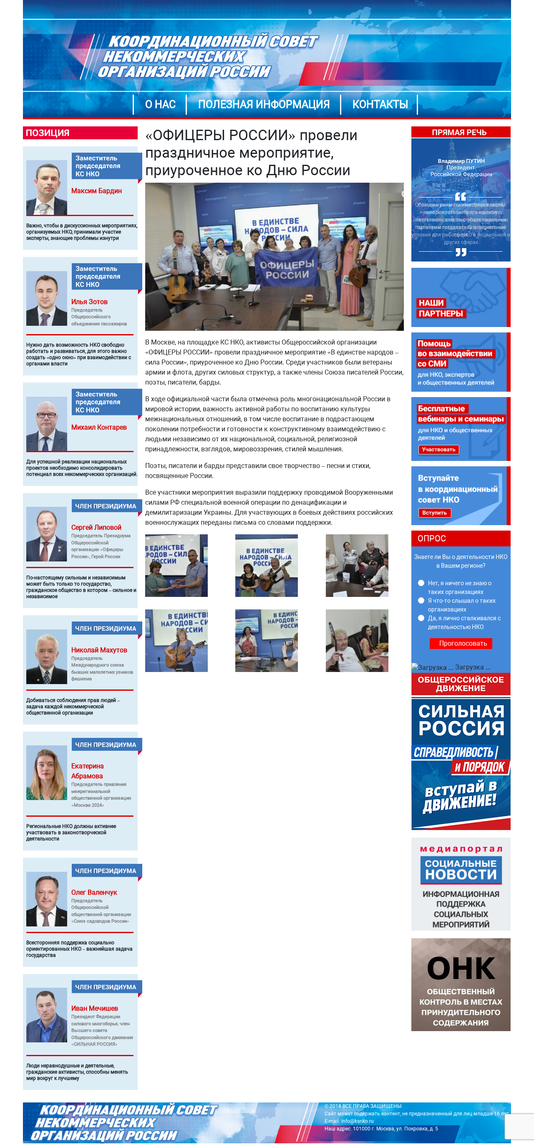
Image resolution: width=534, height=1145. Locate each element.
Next (517, 194)
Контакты (380, 104)
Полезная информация (264, 104)
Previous (405, 194)
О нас (160, 104)
